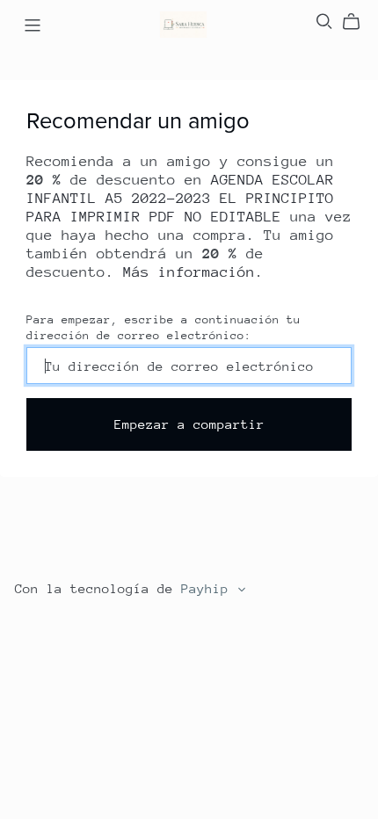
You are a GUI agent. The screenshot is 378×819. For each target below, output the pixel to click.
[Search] (324, 21)
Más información (189, 272)
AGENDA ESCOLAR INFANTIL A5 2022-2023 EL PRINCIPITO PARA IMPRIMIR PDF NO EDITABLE (180, 198)
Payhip (205, 588)
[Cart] (358, 22)
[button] (241, 592)
